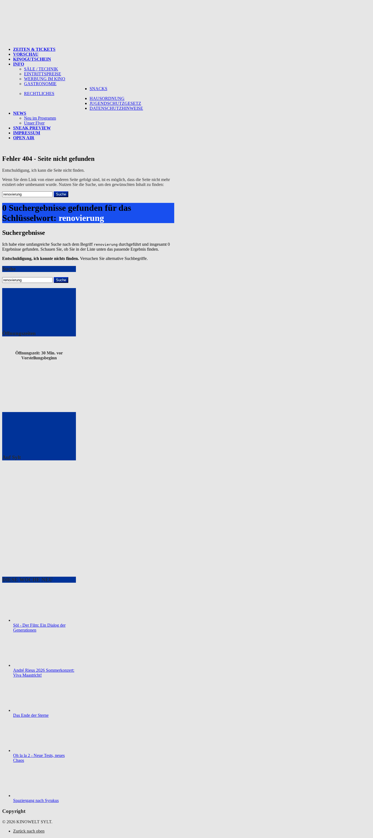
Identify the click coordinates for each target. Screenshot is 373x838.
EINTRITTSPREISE (42, 74)
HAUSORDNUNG (107, 98)
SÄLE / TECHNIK (41, 69)
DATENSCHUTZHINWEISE (116, 108)
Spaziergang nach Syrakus (36, 800)
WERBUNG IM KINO (44, 78)
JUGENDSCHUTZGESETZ (115, 103)
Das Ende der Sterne (31, 715)
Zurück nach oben (29, 831)
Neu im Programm (40, 118)
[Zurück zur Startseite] (66, 41)
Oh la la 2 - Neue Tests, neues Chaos (39, 758)
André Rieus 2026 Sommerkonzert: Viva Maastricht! (43, 672)
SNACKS (98, 88)
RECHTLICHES (39, 93)
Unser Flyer (34, 123)
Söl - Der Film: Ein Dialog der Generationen (39, 627)
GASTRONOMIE (40, 83)
